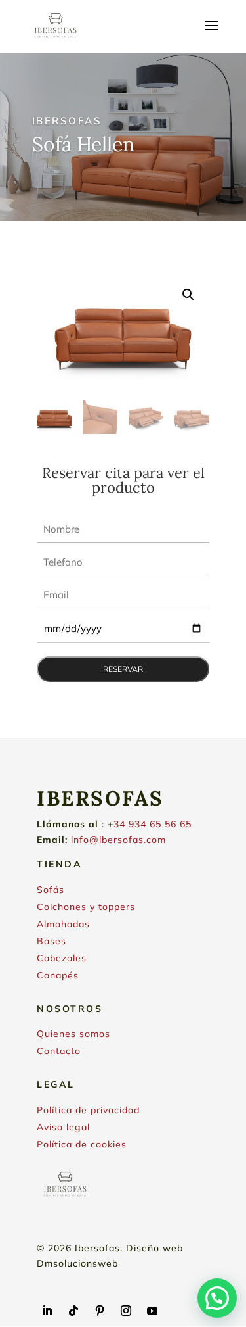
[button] (188, 294)
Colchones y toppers (86, 907)
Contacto (59, 1051)
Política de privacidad (88, 1110)
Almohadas (63, 924)
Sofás (50, 890)
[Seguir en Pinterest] (99, 1310)
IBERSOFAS (67, 120)
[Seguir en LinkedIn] (47, 1310)
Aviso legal (63, 1127)
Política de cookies (82, 1144)
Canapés (58, 975)
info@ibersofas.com (118, 840)
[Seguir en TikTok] (73, 1310)
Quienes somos (73, 1034)
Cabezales (62, 958)
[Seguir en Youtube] (152, 1310)
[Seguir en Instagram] (125, 1310)
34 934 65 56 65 (152, 824)
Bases (51, 941)
